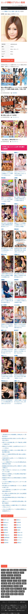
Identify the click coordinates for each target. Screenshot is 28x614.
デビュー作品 (17, 575)
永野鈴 (15, 177)
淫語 (25, 588)
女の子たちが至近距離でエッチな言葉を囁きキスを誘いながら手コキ (7, 402)
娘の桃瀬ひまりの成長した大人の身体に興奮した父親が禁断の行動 (14, 451)
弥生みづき (19, 532)
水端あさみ (17, 254)
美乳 (3, 594)
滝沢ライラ (4, 355)
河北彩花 (6, 527)
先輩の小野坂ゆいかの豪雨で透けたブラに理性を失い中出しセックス (14, 506)
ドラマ (12, 578)
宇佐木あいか (4, 380)
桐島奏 (2, 279)
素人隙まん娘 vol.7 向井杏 (8, 115)
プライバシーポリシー (12, 602)
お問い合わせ (22, 602)
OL (11, 570)
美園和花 (6, 530)
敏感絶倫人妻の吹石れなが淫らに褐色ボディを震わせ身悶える (14, 466)
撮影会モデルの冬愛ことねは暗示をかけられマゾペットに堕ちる (14, 447)
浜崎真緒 (19, 527)
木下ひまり (19, 537)
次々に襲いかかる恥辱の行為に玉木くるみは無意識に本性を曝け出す (14, 494)
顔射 (3, 596)
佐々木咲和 (4, 305)
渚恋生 (18, 530)
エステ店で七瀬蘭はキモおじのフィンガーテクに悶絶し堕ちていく (14, 482)
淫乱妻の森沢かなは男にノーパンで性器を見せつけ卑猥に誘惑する (14, 459)
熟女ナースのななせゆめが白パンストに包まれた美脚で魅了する (20, 326)
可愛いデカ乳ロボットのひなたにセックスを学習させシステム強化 (14, 470)
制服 (14, 583)
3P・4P (3, 570)
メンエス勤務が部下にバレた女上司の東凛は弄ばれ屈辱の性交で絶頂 (14, 462)
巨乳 (21, 586)
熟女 (8, 591)
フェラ (15, 580)
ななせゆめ (17, 305)
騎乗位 (7, 596)
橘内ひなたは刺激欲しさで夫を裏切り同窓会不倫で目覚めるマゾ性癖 (14, 474)
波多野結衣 (6, 537)
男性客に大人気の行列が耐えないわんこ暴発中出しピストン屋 (7, 326)
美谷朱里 (6, 542)
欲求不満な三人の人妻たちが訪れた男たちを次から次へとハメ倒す (7, 376)
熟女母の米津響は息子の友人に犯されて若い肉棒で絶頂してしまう (20, 376)
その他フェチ (23, 570)
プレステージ (16, 117)
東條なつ (6, 524)
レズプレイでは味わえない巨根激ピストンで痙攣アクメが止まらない (7, 173)
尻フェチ (16, 586)
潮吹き (3, 591)
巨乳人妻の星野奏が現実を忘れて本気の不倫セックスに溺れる (14, 498)
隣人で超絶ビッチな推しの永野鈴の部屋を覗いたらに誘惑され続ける (20, 199)
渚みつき (19, 524)
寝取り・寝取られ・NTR (7, 586)
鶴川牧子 (16, 330)
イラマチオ (9, 572)
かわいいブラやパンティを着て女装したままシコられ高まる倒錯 (20, 173)
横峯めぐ (16, 152)
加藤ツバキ (17, 380)
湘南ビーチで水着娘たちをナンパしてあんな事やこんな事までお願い (7, 199)
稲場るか (19, 542)
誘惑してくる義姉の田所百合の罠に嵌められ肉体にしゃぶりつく (14, 455)
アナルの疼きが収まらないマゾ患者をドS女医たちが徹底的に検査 (20, 300)
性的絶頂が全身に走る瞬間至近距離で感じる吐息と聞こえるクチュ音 (20, 250)
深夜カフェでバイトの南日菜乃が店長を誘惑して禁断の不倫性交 (14, 502)
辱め (16, 594)
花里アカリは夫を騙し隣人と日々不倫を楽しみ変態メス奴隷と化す (14, 443)
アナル (3, 572)
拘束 (12, 588)
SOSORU (15, 92)
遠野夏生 (3, 203)
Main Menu (5, 8)
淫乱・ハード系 (18, 588)
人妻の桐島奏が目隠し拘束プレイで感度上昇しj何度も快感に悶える (7, 300)
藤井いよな (4, 330)
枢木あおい (6, 522)
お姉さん (16, 570)
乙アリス (19, 540)
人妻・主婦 (4, 583)
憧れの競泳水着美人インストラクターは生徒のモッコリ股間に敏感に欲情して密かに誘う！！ (14, 89)
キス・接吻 (16, 572)
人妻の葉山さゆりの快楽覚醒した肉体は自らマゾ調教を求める (14, 435)
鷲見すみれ (4, 254)
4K (7, 570)
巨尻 (3, 588)
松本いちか (6, 519)
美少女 (7, 594)
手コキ (7, 588)
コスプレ (4, 575)
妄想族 (24, 583)
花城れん (16, 203)
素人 (16, 591)
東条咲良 (16, 279)
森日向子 (6, 532)
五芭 (2, 229)
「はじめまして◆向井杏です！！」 (11, 139)
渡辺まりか (4, 152)
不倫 (20, 580)
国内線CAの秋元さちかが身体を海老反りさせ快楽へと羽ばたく (14, 478)
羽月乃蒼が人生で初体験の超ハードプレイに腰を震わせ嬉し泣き (14, 486)
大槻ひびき (19, 535)
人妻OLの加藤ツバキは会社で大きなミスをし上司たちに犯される (20, 402)
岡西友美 (16, 229)
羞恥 (12, 594)
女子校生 (19, 583)
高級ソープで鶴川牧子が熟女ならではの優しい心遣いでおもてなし (20, 351)
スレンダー (10, 575)
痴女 (12, 591)
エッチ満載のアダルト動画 (13, 2)
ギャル (22, 572)
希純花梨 (3, 177)
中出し (24, 580)
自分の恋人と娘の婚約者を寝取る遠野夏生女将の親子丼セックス (7, 225)
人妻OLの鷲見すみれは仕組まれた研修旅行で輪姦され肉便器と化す (7, 275)
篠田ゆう (19, 519)
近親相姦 (21, 594)
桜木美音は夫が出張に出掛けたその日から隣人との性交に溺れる (14, 439)
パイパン (9, 580)
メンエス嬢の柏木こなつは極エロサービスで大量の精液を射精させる (14, 490)
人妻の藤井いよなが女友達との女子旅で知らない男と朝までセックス (7, 351)
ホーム (4, 602)
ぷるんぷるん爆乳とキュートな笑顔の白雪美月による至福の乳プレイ (14, 510)
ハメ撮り (18, 578)
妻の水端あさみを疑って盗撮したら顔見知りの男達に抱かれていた (20, 275)
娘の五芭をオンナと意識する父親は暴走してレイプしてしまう (7, 250)
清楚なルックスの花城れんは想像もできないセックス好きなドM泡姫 (20, 225)
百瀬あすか (6, 535)
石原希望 (19, 522)
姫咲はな (6, 540)
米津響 (15, 355)
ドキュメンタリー (5, 578)
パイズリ (4, 580)
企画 (10, 583)
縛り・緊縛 (21, 591)
